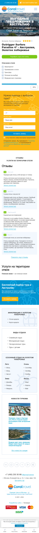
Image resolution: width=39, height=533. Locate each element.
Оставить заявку (10, 299)
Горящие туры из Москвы (18, 492)
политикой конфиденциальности (19, 523)
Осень (26, 364)
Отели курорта (14, 319)
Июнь (8, 368)
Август (8, 374)
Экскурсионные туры (17, 344)
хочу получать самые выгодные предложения (20, 138)
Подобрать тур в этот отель (19, 57)
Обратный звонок (28, 475)
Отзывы (19, 158)
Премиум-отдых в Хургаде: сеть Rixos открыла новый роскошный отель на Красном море (19, 420)
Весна (26, 379)
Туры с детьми (14, 347)
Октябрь (28, 371)
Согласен (19, 526)
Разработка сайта (15, 503)
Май (26, 388)
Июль (8, 371)
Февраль (9, 388)
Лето (7, 364)
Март (27, 382)
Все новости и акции (19, 450)
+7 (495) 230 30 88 (10, 3)
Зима (7, 379)
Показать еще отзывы (19, 257)
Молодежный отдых (16, 341)
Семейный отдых (15, 338)
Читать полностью (10, 185)
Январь (8, 385)
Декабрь (9, 382)
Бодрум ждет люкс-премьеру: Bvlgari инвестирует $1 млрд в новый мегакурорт (19, 443)
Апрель (27, 385)
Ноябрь (27, 374)
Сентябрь (28, 368)
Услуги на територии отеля (20, 161)
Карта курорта (14, 322)
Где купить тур (19, 480)
